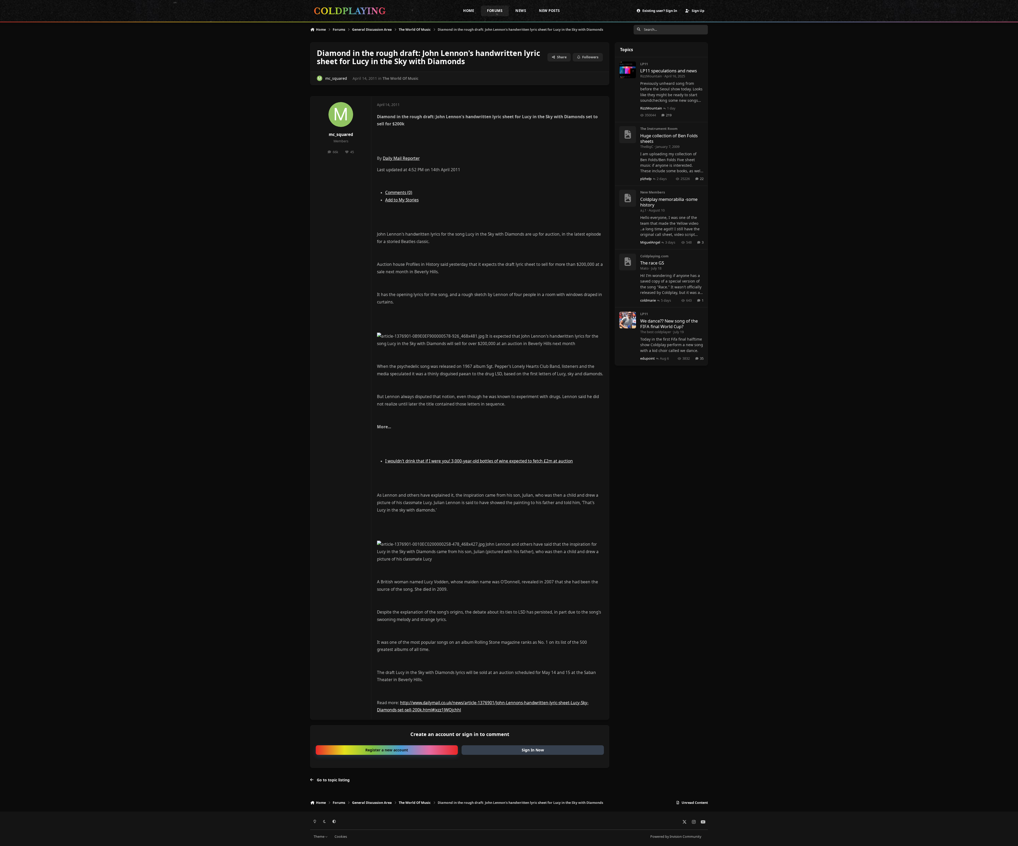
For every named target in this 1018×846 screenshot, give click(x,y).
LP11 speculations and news (668, 71)
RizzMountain (651, 76)
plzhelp (646, 178)
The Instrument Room (659, 128)
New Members (652, 192)
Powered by (675, 836)
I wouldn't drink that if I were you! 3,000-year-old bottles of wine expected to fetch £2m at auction (479, 461)
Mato (644, 268)
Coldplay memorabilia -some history (668, 202)
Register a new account (386, 749)
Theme (319, 836)
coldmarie (648, 300)
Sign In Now (533, 749)
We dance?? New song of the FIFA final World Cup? (669, 323)
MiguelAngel (650, 242)
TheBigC (646, 146)
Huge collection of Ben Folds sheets (669, 138)
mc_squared (336, 78)
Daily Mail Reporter (401, 158)
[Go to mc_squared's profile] (319, 78)
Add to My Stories (402, 200)
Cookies (341, 836)
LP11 (644, 63)
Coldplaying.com (654, 256)
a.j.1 (643, 210)
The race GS (652, 263)
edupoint (647, 358)
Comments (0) (398, 192)
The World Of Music (400, 78)
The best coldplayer (655, 331)
